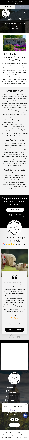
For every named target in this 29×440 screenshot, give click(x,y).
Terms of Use (10, 437)
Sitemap (25, 437)
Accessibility (18, 437)
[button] (25, 11)
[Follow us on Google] (12, 419)
